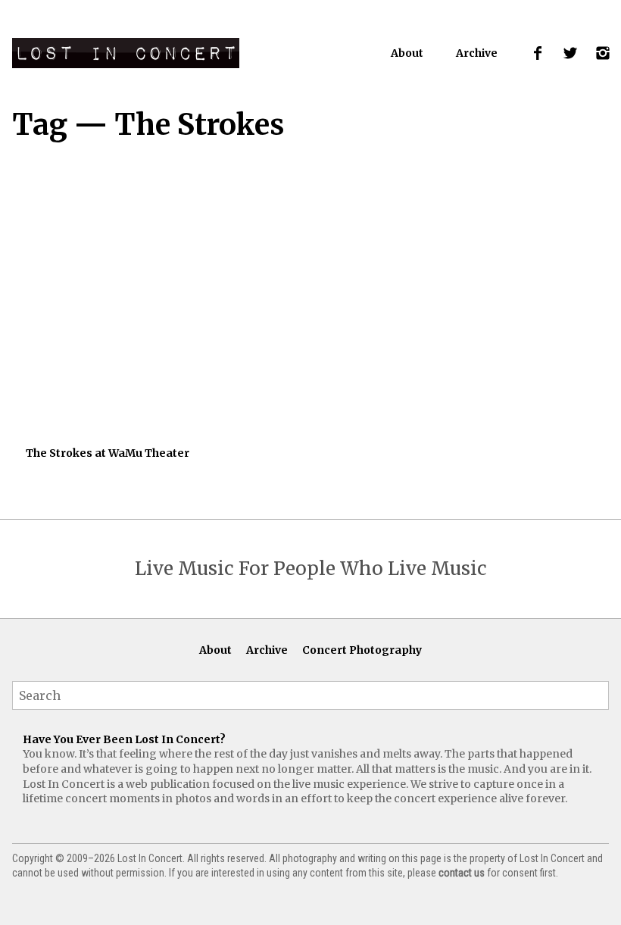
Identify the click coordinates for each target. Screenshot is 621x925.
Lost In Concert (125, 53)
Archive (477, 53)
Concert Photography (362, 650)
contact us (461, 873)
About (407, 53)
